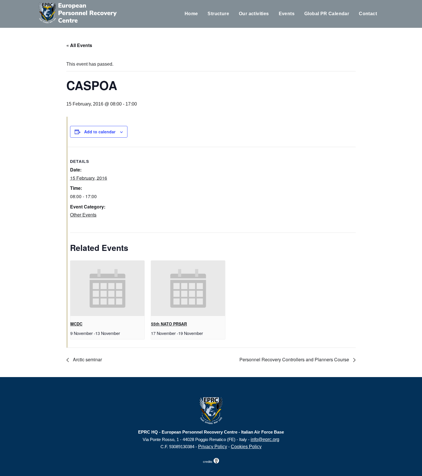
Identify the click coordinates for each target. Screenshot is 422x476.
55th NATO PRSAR (169, 324)
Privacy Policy (212, 446)
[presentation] (107, 288)
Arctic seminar (87, 359)
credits (208, 461)
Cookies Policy (246, 446)
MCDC (76, 324)
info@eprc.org (265, 439)
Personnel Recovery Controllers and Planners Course (294, 359)
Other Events (83, 214)
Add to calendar (99, 131)
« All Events (79, 45)
